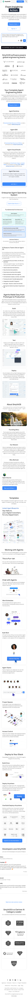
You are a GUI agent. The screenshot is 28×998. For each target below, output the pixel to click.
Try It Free (20, 1)
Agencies (4, 983)
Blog (22, 985)
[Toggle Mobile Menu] (26, 1)
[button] (21, 40)
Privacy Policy (14, 985)
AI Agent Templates (21, 983)
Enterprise (9, 983)
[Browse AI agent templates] (14, 530)
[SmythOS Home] (6, 1)
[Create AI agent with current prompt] (24, 40)
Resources (7, 985)
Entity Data (14, 996)
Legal (19, 985)
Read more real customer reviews (14, 902)
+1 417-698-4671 (15, 991)
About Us (14, 983)
